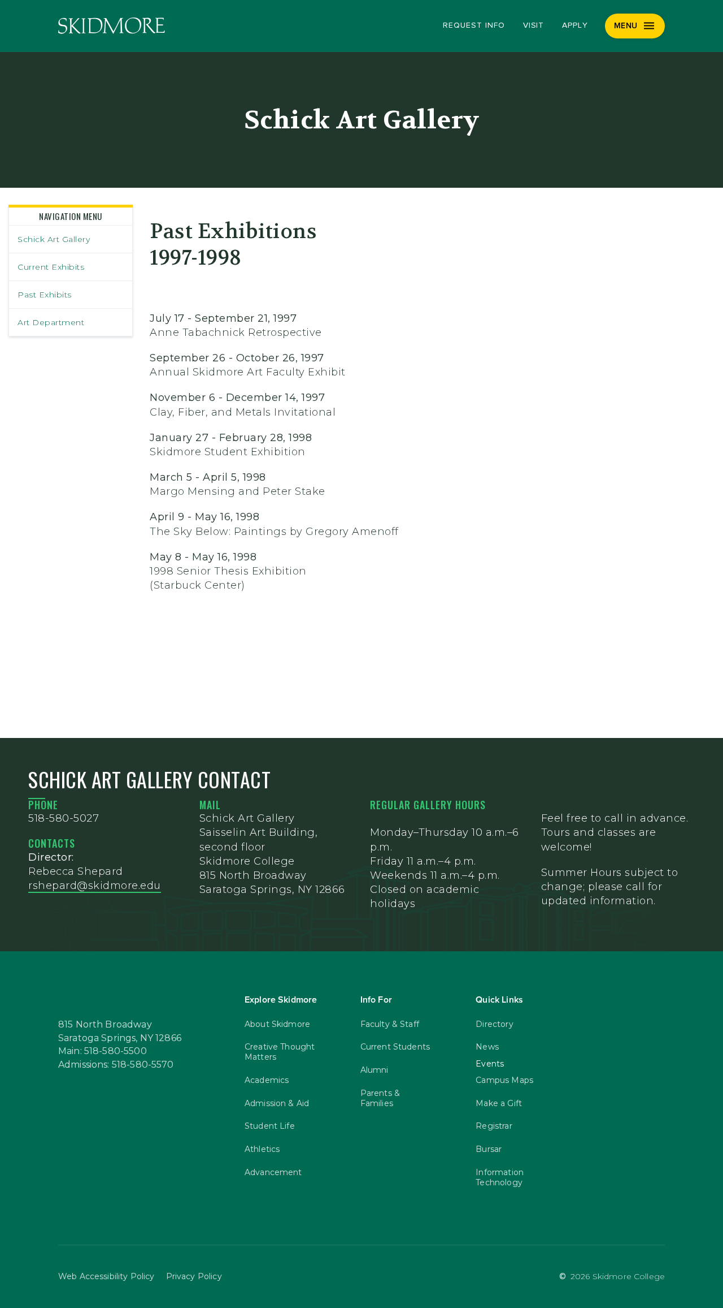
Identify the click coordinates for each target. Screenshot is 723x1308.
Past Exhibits (45, 295)
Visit (534, 25)
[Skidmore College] (111, 26)
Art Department (51, 322)
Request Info (473, 25)
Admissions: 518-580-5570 (116, 1065)
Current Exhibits (51, 267)
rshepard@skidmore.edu (94, 885)
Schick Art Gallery (54, 239)
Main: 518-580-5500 (102, 1051)
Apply (575, 25)
